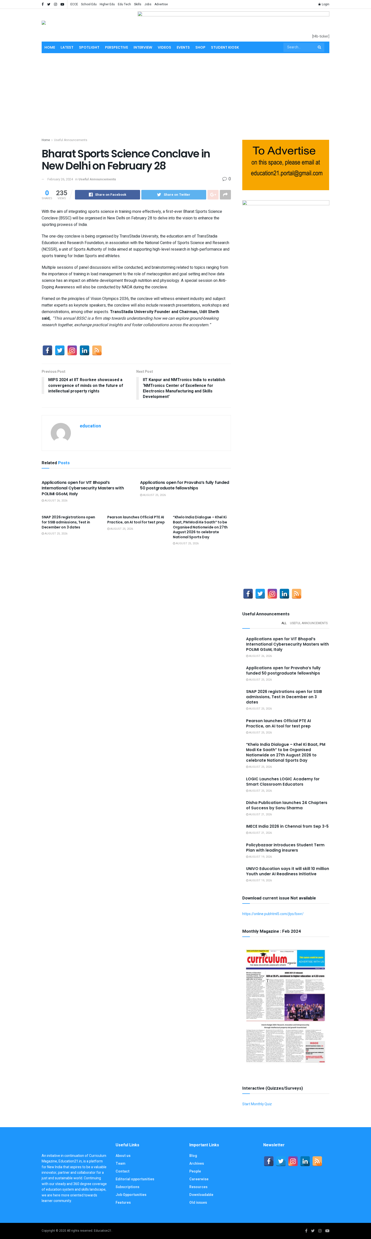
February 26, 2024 (60, 179)
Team (120, 1163)
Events (183, 47)
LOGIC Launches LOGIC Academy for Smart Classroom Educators (283, 781)
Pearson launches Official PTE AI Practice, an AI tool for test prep (136, 520)
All (283, 623)
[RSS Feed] (97, 350)
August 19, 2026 (260, 857)
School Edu (89, 4)
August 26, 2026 (55, 500)
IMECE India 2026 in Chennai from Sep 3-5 (287, 826)
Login (325, 4)
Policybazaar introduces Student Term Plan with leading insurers (285, 847)
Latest (67, 47)
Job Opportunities (131, 1194)
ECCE (74, 4)
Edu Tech (124, 4)
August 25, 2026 (154, 495)
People (195, 1171)
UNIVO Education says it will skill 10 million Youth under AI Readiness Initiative (287, 871)
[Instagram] (72, 350)
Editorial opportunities (135, 1179)
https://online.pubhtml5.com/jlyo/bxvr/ (273, 914)
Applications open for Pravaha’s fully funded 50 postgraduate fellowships (184, 485)
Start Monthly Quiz (257, 1104)
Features (123, 1202)
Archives (196, 1163)
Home (49, 47)
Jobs (147, 4)
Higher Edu (107, 4)
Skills (137, 4)
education (90, 426)
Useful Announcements (70, 140)
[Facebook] (47, 350)
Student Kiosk (225, 47)
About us (123, 1155)
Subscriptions (127, 1187)
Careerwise (198, 1179)
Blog (193, 1155)
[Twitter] (60, 350)
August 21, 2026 (260, 814)
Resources (198, 1187)
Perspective (116, 47)
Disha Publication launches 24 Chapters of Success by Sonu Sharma (286, 805)
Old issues (198, 1202)
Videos (164, 47)
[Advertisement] (185, 94)
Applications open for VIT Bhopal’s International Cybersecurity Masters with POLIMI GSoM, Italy (83, 488)
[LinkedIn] (85, 350)
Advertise (161, 4)
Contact (122, 1171)
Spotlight (89, 47)
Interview (143, 47)
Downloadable (201, 1194)
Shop (200, 47)
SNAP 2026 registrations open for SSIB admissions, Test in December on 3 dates (68, 522)
